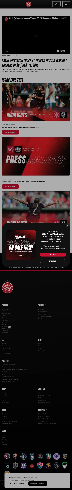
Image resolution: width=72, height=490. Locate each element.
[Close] (67, 225)
